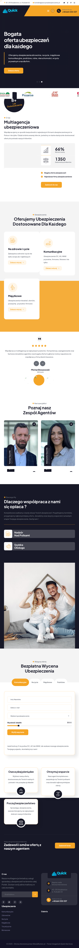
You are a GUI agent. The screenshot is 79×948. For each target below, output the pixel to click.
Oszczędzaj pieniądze (21, 771)
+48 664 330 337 (69, 12)
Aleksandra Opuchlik (47, 455)
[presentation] (36, 363)
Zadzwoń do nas (51, 185)
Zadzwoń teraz (65, 845)
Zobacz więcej (15, 262)
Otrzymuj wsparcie (58, 771)
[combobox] (39, 716)
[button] (37, 81)
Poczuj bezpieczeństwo (21, 803)
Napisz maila (57, 882)
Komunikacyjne (53, 251)
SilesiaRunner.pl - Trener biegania (46, 944)
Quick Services (67, 944)
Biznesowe (6, 930)
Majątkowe (15, 295)
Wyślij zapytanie (17, 732)
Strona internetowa (59, 884)
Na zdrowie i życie (18, 248)
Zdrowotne (6, 915)
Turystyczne (6, 926)
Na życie (5, 919)
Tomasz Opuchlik (10, 457)
